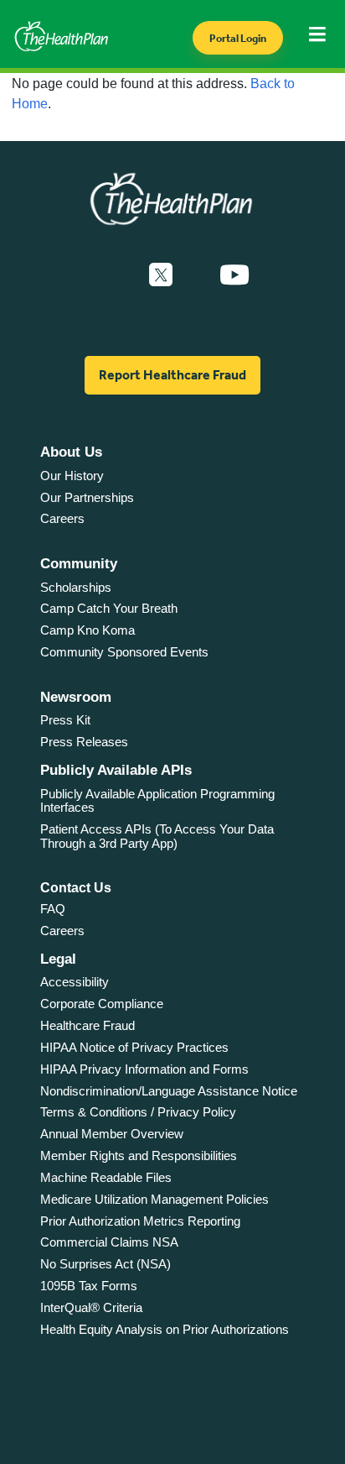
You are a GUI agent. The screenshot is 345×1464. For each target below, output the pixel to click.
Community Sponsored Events (124, 652)
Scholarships (75, 587)
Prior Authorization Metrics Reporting (140, 1221)
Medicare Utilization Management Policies (154, 1199)
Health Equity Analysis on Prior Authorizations (164, 1329)
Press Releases (84, 742)
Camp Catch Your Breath (109, 608)
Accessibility (74, 982)
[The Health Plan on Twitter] (160, 275)
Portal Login (237, 38)
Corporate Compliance (101, 1003)
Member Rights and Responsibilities (138, 1155)
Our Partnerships (87, 497)
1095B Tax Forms (88, 1285)
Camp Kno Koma (87, 630)
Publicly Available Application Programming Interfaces (157, 801)
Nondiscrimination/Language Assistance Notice (168, 1091)
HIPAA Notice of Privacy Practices (134, 1047)
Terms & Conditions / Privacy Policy (138, 1112)
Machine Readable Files (106, 1177)
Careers (62, 518)
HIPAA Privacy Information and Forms (144, 1069)
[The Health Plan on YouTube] (234, 275)
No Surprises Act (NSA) (105, 1264)
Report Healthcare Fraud (172, 375)
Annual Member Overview (111, 1134)
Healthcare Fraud (87, 1025)
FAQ (52, 909)
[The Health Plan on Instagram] (196, 275)
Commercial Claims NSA (109, 1242)
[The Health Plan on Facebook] (115, 275)
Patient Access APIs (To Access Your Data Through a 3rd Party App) (157, 836)
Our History (72, 475)
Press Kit (65, 720)
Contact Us (75, 888)
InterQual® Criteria (91, 1307)
